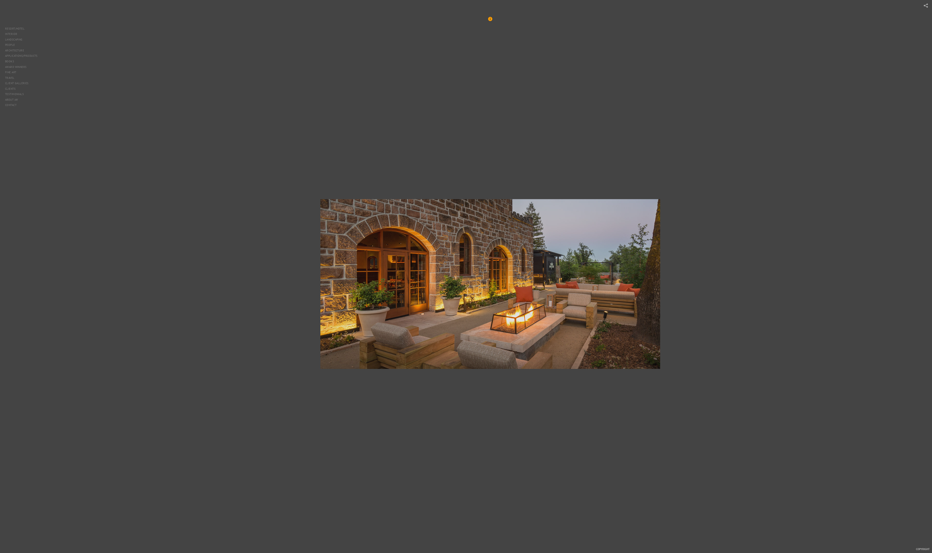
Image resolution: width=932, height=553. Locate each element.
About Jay (11, 99)
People (10, 45)
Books (10, 61)
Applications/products (21, 55)
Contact (11, 105)
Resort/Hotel (15, 28)
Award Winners (15, 67)
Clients (10, 88)
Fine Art (11, 72)
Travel (10, 78)
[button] (490, 21)
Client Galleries (17, 83)
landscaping (14, 39)
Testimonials (14, 94)
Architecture (15, 50)
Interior (11, 34)
